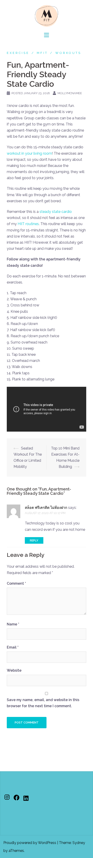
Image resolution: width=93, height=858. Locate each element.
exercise (18, 53)
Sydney (78, 843)
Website (14, 670)
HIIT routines (28, 224)
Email (13, 647)
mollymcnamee (70, 93)
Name (13, 624)
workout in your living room (29, 153)
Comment (16, 583)
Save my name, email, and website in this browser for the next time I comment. (43, 703)
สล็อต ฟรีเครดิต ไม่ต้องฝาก (46, 507)
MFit (42, 53)
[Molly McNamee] (46, 15)
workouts (68, 53)
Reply (34, 540)
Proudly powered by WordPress (29, 843)
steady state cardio (56, 211)
